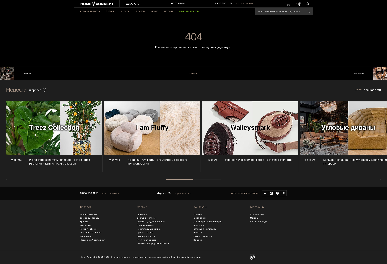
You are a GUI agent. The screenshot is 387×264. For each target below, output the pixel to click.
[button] (6, 178)
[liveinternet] (283, 193)
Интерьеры (85, 236)
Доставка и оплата (146, 218)
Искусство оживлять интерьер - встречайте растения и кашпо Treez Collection (59, 161)
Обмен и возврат (145, 225)
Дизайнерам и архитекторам (208, 221)
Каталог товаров (88, 214)
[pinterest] (277, 193)
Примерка (142, 214)
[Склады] (380, 74)
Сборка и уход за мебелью (151, 221)
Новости (16, 90)
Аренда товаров (145, 232)
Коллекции (85, 225)
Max (170, 193)
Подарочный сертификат (92, 240)
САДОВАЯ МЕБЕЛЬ (189, 11)
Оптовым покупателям (205, 229)
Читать (367, 90)
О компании (200, 218)
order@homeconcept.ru (245, 193)
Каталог (193, 73)
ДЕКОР (154, 11)
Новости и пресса (146, 236)
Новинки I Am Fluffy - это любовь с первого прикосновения (157, 161)
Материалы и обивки (90, 232)
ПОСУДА (168, 11)
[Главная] (7, 74)
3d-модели (199, 225)
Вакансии (198, 240)
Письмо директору (203, 236)
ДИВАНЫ (110, 11)
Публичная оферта (146, 240)
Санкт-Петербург (258, 221)
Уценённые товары (89, 218)
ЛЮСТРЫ (140, 11)
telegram (161, 193)
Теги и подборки (88, 229)
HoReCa (198, 232)
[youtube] (271, 193)
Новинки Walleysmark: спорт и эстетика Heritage (258, 160)
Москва (254, 218)
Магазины (178, 3)
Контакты (200, 207)
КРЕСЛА (125, 11)
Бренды (84, 221)
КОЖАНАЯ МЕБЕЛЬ (90, 11)
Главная (27, 73)
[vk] (265, 193)
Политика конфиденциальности (153, 243)
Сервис (142, 207)
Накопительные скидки (148, 229)
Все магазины (257, 214)
